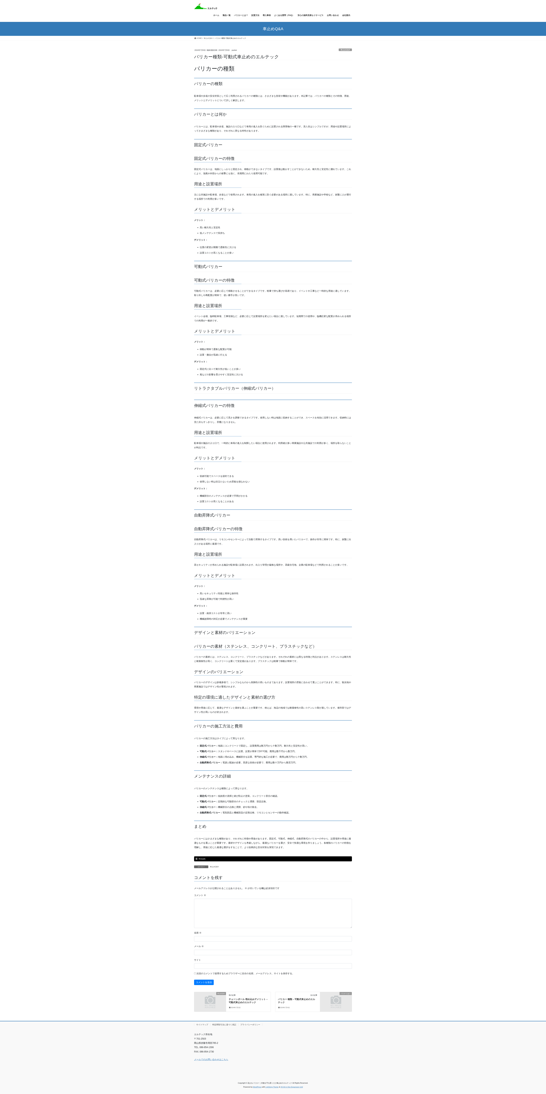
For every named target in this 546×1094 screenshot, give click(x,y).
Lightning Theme (272, 1087)
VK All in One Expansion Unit (292, 1087)
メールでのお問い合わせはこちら (211, 1059)
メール (199, 946)
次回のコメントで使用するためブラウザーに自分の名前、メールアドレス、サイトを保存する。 (245, 973)
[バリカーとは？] (336, 1001)
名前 (197, 933)
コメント (200, 895)
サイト (197, 960)
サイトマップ (202, 1024)
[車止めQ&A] (210, 1001)
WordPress (257, 1087)
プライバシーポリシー (250, 1024)
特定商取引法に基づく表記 (224, 1024)
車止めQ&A (345, 50)
